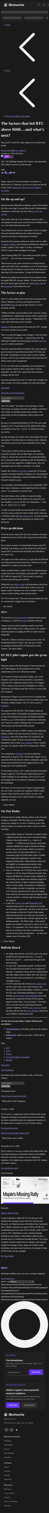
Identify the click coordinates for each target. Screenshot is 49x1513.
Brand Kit (7, 1479)
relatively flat (41, 984)
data (2, 432)
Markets (9, 1060)
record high (8, 286)
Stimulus (4, 327)
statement (4, 706)
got (33, 211)
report (25, 621)
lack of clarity (22, 471)
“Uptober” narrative (9, 244)
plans (13, 305)
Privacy (7, 1497)
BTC (8, 1048)
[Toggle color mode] (44, 5)
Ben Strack (8, 150)
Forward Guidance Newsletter (18, 116)
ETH (8, 1051)
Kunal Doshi (9, 1256)
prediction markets (20, 618)
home (8, 25)
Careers (7, 1471)
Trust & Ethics (9, 1493)
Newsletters (8, 1445)
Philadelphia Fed (35, 903)
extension (16, 502)
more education (33, 1011)
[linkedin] (11, 1429)
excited (4, 214)
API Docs (7, 1489)
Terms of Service (10, 1501)
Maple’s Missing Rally (10, 1213)
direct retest (38, 283)
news (8, 70)
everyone (38, 211)
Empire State (20, 903)
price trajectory (35, 1008)
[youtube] (6, 1429)
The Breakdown (7, 1070)
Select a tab (5, 1281)
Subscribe (36, 1372)
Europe (9, 1054)
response (19, 754)
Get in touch (29, 1405)
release (17, 981)
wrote (10, 720)
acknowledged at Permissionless (25, 996)
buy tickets (5, 1128)
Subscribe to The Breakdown (12, 393)
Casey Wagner (19, 150)
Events (6, 1449)
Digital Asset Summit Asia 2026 (13, 1096)
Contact (7, 1475)
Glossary (7, 1506)
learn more (14, 1128)
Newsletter (5, 388)
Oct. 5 (30, 840)
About (6, 1467)
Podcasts (7, 1441)
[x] (16, 1429)
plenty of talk (19, 584)
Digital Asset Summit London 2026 (15, 1133)
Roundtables (9, 1453)
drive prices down (26, 516)
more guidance (26, 743)
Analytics (7, 1457)
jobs (32, 820)
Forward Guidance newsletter (18, 1057)
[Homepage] (14, 4)
